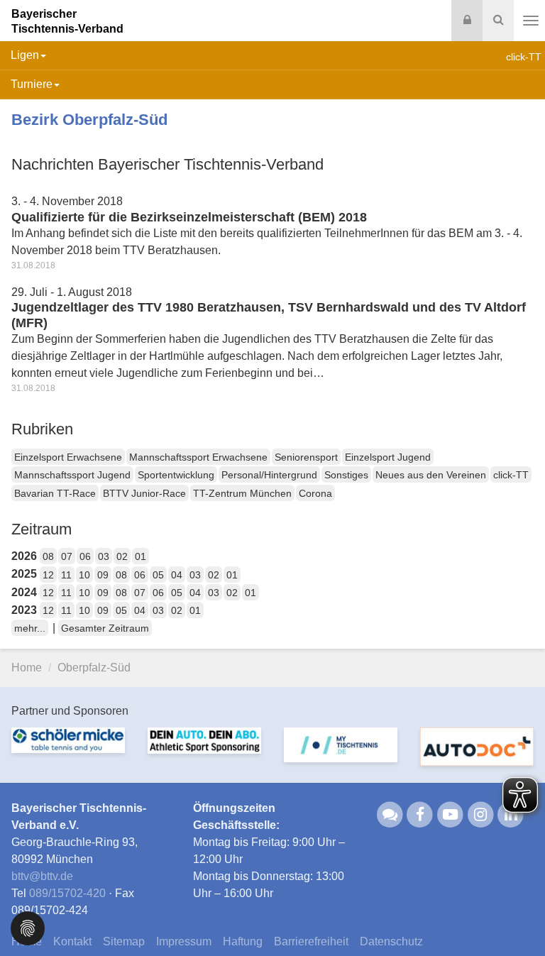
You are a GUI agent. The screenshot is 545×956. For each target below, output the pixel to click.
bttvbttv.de (42, 876)
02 (122, 556)
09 (103, 575)
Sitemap (124, 941)
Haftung (243, 941)
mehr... (29, 628)
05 (158, 575)
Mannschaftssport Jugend (72, 474)
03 (103, 556)
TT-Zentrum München (242, 493)
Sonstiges (346, 474)
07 (66, 556)
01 (140, 556)
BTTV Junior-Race (144, 493)
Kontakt (72, 941)
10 (84, 575)
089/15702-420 (67, 893)
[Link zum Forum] (390, 814)
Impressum (183, 941)
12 (48, 575)
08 (48, 556)
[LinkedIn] (511, 814)
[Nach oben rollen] (517, 916)
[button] (28, 927)
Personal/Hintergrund (269, 474)
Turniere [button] (32, 84)
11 (66, 575)
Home (26, 667)
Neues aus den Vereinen (430, 474)
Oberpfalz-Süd (94, 667)
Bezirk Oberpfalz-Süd (89, 119)
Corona (315, 493)
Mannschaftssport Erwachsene (198, 457)
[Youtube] (450, 814)
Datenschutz (391, 941)
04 (176, 575)
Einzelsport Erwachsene (68, 457)
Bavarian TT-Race (55, 493)
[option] (68, 748)
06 (85, 556)
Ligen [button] (25, 55)
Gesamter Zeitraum (105, 628)
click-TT (511, 474)
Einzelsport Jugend (388, 457)
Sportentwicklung (176, 474)
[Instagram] (481, 814)
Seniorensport (306, 457)
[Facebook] (420, 814)
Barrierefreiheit (311, 941)
